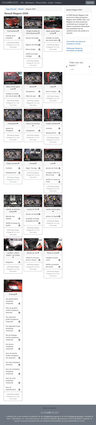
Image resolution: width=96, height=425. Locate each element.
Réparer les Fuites (32, 45)
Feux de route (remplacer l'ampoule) (10, 380)
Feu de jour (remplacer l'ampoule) (10, 346)
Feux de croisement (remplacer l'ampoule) (13, 371)
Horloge (32, 163)
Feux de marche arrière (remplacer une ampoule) (12, 355)
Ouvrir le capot (51, 91)
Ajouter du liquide (32, 214)
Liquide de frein (32, 209)
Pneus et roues (52, 253)
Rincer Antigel (31, 49)
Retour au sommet (49, 408)
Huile (52, 163)
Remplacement (51, 133)
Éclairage (12, 294)
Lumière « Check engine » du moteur (13, 254)
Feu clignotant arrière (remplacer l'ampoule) (12, 319)
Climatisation (12, 123)
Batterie (32, 87)
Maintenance (29, 3)
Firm (22, 3)
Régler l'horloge (31, 168)
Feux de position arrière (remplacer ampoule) (12, 310)
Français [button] (58, 3)
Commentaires (12, 31)
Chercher (90, 3)
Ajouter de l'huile (52, 168)
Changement (30, 91)
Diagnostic (9, 262)
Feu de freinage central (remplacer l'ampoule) (12, 337)
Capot (52, 87)
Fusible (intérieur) (52, 123)
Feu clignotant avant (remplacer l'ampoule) (13, 328)
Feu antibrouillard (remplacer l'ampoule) (12, 301)
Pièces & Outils (41, 3)
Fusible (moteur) (12, 163)
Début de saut (31, 96)
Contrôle (49, 128)
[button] (66, 66)
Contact (50, 3)
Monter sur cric (32, 253)
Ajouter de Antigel (32, 38)
